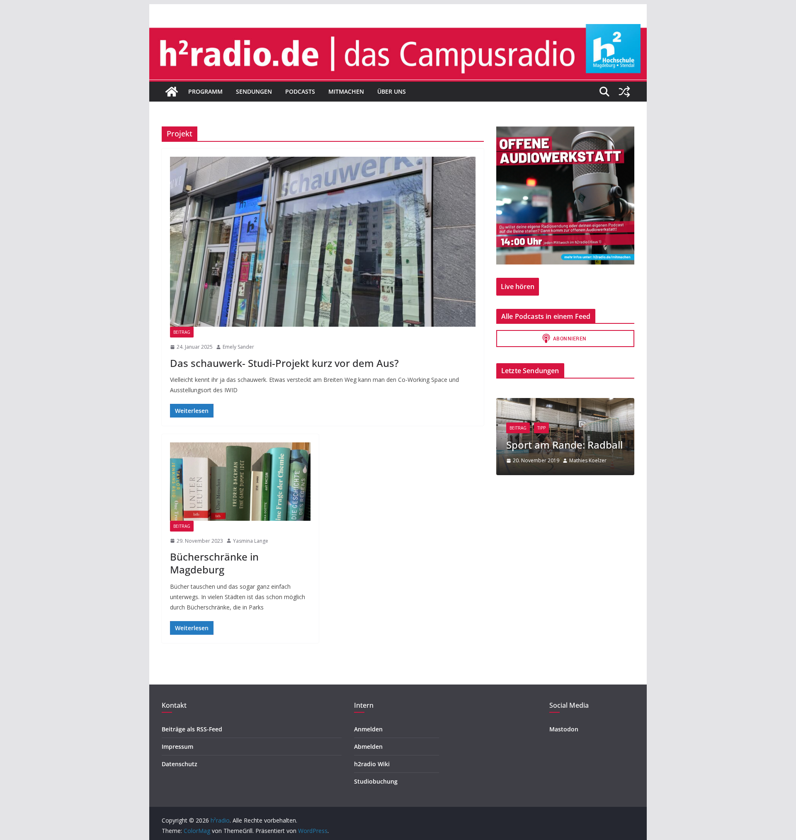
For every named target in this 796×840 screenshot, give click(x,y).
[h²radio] (172, 92)
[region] (565, 195)
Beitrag (181, 332)
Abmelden (368, 746)
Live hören (517, 286)
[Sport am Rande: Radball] (565, 403)
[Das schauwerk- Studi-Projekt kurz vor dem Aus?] (323, 242)
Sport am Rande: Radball (564, 445)
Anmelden (368, 729)
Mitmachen (346, 91)
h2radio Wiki (372, 764)
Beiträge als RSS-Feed (192, 729)
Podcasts (300, 91)
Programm (205, 91)
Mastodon (563, 729)
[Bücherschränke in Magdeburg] (240, 481)
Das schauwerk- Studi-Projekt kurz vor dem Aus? (284, 363)
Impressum (177, 746)
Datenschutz (179, 764)
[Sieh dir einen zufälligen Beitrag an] (624, 92)
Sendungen (254, 91)
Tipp (541, 428)
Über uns (391, 91)
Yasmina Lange (250, 540)
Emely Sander (238, 346)
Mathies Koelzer (588, 460)
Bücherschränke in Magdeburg (214, 563)
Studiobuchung (376, 781)
